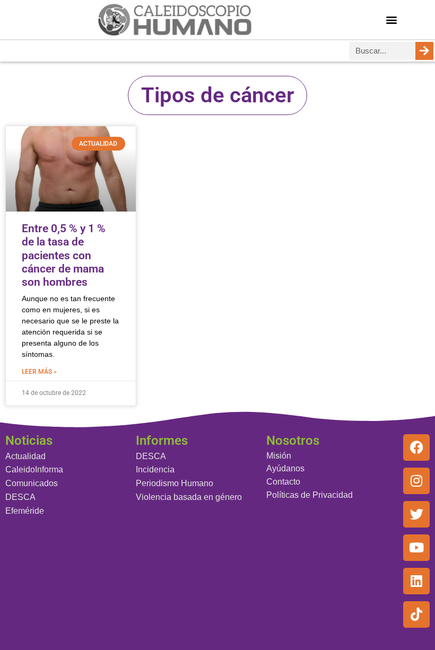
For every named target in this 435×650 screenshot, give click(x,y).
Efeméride (24, 510)
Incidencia (155, 469)
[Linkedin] (416, 581)
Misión (278, 455)
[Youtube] (416, 547)
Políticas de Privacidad (309, 494)
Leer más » (39, 371)
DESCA (20, 497)
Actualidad (25, 456)
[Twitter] (416, 514)
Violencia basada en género (189, 497)
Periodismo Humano (174, 483)
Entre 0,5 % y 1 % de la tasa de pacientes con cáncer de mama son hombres (64, 255)
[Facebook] (416, 447)
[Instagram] (416, 481)
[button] (392, 19)
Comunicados (31, 483)
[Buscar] (424, 51)
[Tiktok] (416, 614)
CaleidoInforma (34, 469)
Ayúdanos (285, 468)
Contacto (283, 481)
